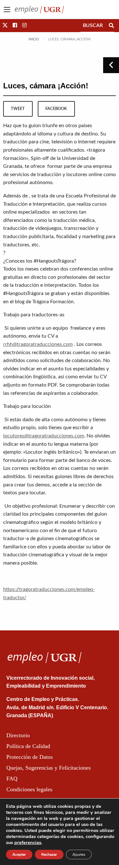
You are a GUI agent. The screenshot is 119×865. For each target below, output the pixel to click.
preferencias (27, 842)
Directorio (18, 735)
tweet (18, 109)
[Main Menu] (7, 9)
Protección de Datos (29, 757)
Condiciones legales (29, 789)
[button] (5, 25)
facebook (56, 109)
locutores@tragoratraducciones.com (43, 435)
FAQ (11, 778)
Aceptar (19, 854)
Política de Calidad (28, 746)
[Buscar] (111, 25)
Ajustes (78, 854)
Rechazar (49, 854)
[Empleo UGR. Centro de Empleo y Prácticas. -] (39, 9)
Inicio (34, 39)
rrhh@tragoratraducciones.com (38, 344)
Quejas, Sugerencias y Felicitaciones (48, 768)
